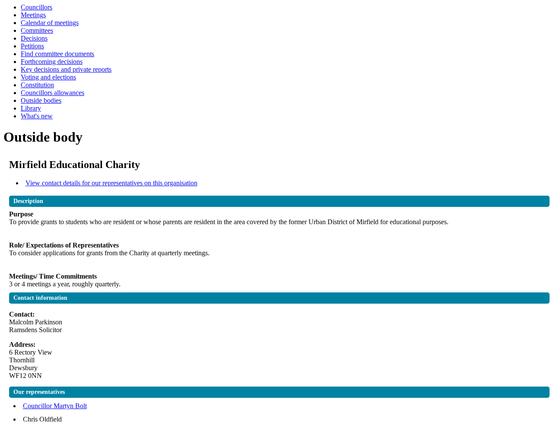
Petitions (32, 46)
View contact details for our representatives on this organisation (111, 183)
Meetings (33, 15)
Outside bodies (41, 100)
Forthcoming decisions (52, 61)
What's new (37, 116)
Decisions (34, 38)
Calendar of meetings (50, 22)
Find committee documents (57, 53)
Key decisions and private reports (66, 69)
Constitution (37, 85)
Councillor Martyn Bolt (55, 405)
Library (31, 108)
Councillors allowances (52, 92)
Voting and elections (48, 77)
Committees (37, 30)
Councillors (36, 7)
